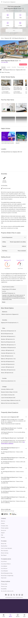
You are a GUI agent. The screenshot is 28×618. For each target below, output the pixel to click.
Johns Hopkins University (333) (7, 394)
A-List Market (4, 566)
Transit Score (20, 260)
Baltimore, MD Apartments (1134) (8, 358)
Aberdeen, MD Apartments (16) (8, 339)
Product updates (4, 528)
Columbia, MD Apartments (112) (8, 353)
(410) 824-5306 (4, 62)
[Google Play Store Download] (13, 514)
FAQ (2, 535)
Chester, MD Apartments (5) (7, 356)
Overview (3, 67)
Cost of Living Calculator (6, 548)
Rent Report (4, 555)
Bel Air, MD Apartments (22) (7, 333)
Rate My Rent (4, 546)
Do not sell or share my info (7, 591)
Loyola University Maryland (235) (8, 397)
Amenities (14, 67)
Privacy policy (4, 584)
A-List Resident (4, 570)
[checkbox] (7, 16)
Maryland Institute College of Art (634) (9, 392)
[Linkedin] (8, 595)
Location (8, 67)
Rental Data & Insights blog (7, 575)
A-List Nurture (4, 568)
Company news (4, 525)
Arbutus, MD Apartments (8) (7, 372)
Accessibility (3, 588)
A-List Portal (4, 561)
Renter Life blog (4, 553)
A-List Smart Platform (6, 563)
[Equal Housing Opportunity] (6, 595)
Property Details (20, 67)
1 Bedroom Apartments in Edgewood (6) (9, 314)
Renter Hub (3, 543)
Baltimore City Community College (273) (9, 403)
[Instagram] (19, 595)
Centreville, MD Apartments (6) (7, 364)
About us (3, 521)
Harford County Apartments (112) (8, 381)
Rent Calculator (4, 550)
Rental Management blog (6, 573)
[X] (14, 595)
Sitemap (3, 537)
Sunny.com (3, 530)
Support (3, 532)
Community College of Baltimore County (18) (10, 400)
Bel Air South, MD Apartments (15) (8, 330)
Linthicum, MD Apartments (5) (7, 350)
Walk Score (6, 260)
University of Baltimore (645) (7, 389)
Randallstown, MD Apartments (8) (8, 347)
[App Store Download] (5, 514)
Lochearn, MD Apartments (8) (7, 367)
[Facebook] (11, 595)
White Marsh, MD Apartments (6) (8, 370)
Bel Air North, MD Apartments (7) (8, 336)
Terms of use (4, 586)
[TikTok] (22, 595)
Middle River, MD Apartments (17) (8, 344)
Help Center (3, 577)
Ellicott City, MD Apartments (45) (8, 342)
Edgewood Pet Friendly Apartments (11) (9, 322)
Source (3, 302)
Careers (3, 523)
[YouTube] (17, 595)
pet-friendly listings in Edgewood (13, 442)
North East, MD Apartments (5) (7, 361)
